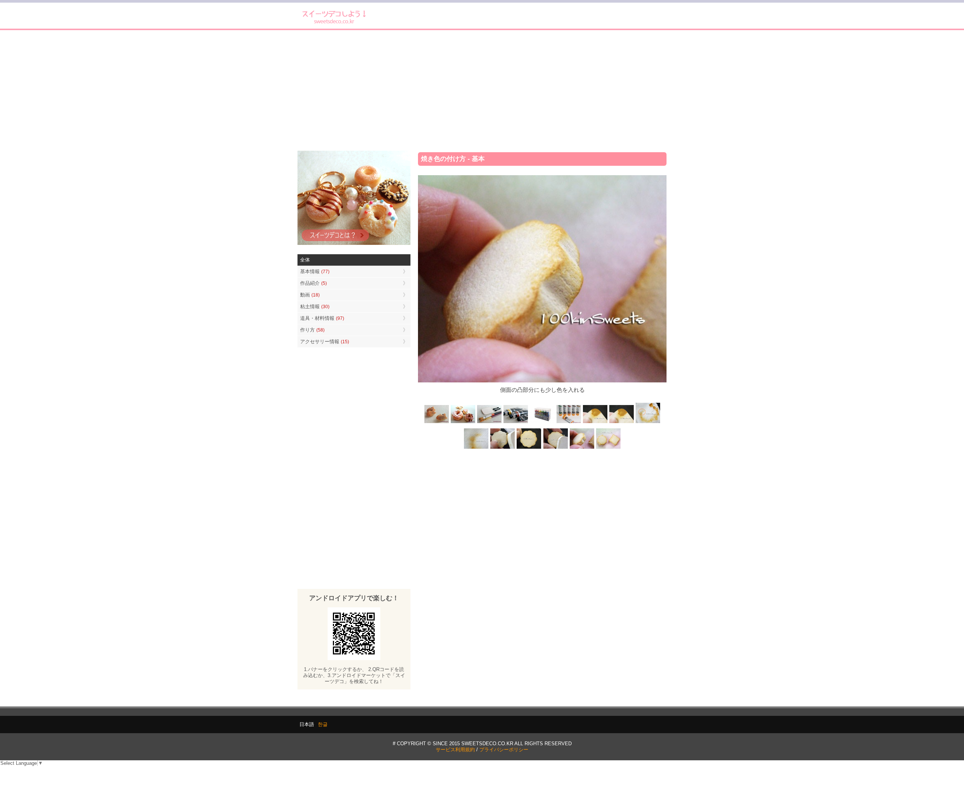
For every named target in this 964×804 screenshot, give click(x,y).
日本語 (306, 724)
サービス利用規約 (455, 749)
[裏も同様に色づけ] (529, 448)
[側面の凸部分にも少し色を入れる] (582, 448)
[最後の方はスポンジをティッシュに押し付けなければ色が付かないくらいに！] (476, 448)
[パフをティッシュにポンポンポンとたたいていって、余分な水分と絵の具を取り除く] (648, 422)
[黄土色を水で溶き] (595, 422)
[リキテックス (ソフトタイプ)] (568, 422)
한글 (323, 724)
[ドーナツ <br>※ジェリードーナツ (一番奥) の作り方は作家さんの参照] (463, 422)
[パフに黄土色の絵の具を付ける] (621, 422)
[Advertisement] (482, 90)
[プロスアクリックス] (542, 422)
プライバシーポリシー (503, 749)
